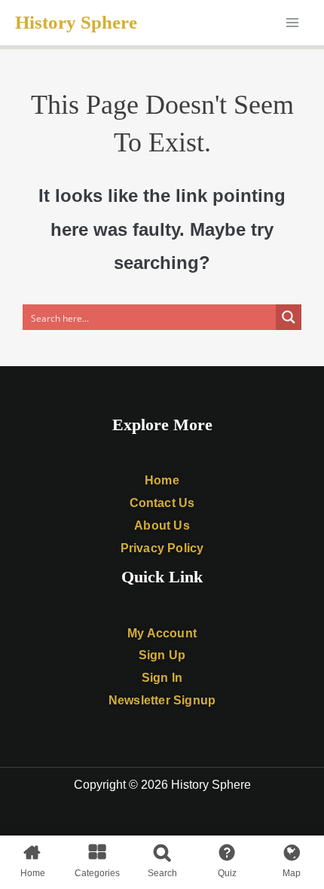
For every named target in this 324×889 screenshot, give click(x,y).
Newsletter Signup (162, 700)
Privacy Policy (162, 548)
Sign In (162, 677)
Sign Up (162, 655)
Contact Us (162, 502)
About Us (162, 525)
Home (162, 480)
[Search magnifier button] (288, 317)
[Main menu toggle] (292, 22)
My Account (162, 633)
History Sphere (76, 22)
